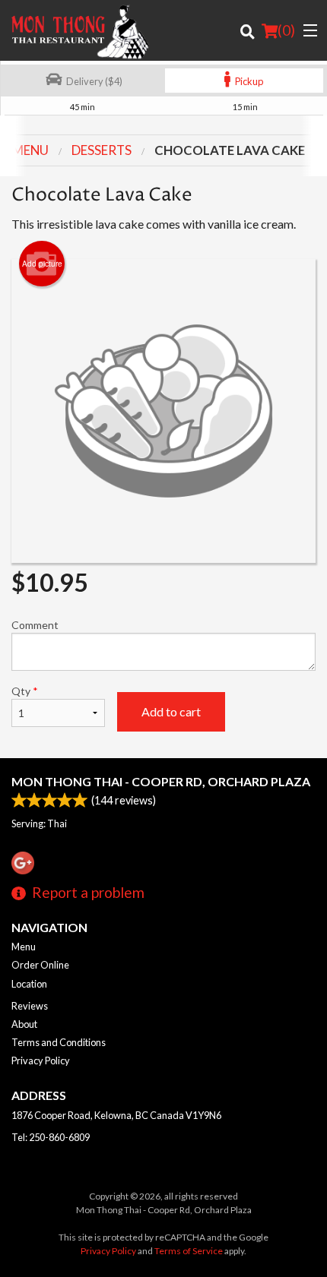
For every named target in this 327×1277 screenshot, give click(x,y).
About (24, 1024)
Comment (35, 624)
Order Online (40, 965)
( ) (286, 30)
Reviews (29, 1006)
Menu (23, 946)
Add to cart (171, 711)
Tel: (50, 1137)
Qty (24, 690)
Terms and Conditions (58, 1042)
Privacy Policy (40, 1060)
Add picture (42, 263)
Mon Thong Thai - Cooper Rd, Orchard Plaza (160, 781)
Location (29, 984)
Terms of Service (188, 1250)
